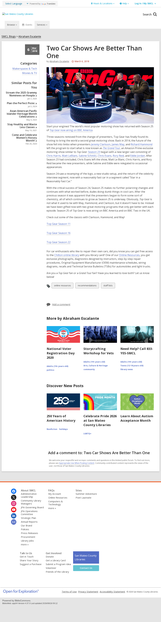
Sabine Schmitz (88, 156)
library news (126, 369)
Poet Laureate (83, 497)
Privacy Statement (88, 591)
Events (28, 24)
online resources (62, 286)
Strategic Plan (28, 517)
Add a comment (61, 304)
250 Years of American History (61, 418)
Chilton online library (66, 255)
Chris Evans (104, 156)
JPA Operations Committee (29, 513)
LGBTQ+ (87, 433)
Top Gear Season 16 (58, 233)
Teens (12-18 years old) (131, 365)
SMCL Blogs (9, 36)
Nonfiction (52, 429)
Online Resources (129, 255)
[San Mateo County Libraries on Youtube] (13, 509)
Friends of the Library (57, 571)
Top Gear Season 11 (58, 224)
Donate (50, 556)
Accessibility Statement (112, 591)
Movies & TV (29, 73)
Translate (51, 3)
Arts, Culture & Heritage (95, 365)
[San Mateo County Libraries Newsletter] (13, 522)
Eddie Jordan (137, 156)
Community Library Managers (31, 502)
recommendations (87, 286)
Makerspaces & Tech (24, 69)
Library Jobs (27, 540)
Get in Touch (26, 556)
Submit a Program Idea (58, 564)
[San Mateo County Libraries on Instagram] (13, 503)
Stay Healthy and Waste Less (22, 126)
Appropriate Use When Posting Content (76, 463)
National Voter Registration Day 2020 (61, 353)
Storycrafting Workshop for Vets (98, 351)
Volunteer (51, 567)
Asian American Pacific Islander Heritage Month (22, 113)
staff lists (108, 286)
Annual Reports (29, 521)
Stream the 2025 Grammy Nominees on (21, 94)
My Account (54, 493)
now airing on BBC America (71, 130)
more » (25, 544)
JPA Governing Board (32, 507)
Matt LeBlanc (70, 156)
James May (118, 144)
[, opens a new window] (21, 592)
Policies (25, 529)
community (89, 369)
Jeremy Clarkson (100, 144)
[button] (102, 3)
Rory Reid (118, 156)
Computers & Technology (55, 503)
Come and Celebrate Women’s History (24, 137)
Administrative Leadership (29, 495)
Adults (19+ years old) (57, 366)
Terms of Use (69, 591)
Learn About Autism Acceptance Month (136, 418)
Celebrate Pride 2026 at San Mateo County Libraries (100, 420)
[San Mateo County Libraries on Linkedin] (13, 516)
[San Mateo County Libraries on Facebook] (13, 491)
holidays (63, 429)
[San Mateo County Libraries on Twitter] (13, 497)
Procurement (28, 536)
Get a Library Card (56, 560)
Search (147, 14)
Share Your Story (29, 560)
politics (50, 370)
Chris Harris (54, 156)
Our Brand (26, 525)
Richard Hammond (141, 144)
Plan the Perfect (21, 103)
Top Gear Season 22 (58, 242)
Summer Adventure (86, 493)
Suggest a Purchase (31, 564)
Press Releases (29, 533)
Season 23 (94, 152)
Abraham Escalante (29, 36)
